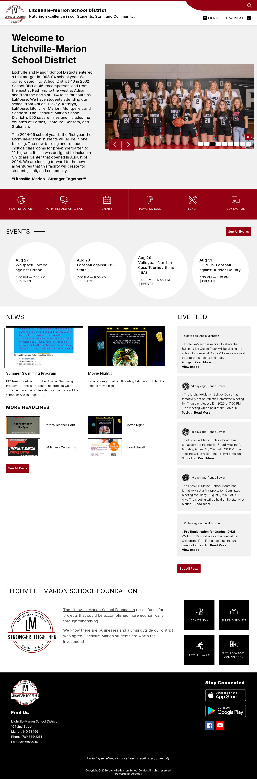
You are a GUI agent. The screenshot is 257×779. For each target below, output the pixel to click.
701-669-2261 (32, 737)
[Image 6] (230, 144)
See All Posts (17, 468)
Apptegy (136, 773)
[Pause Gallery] (248, 137)
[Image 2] (206, 144)
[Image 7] (236, 144)
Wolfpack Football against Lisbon (32, 267)
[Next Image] (128, 145)
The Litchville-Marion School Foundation (99, 609)
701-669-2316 (28, 742)
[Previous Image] (115, 145)
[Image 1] (200, 144)
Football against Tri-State (95, 267)
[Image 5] (224, 144)
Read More (203, 362)
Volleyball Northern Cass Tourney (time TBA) (156, 267)
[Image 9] (248, 144)
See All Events (238, 231)
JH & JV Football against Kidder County (220, 267)
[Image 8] (242, 144)
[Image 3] (212, 144)
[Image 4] (218, 144)
